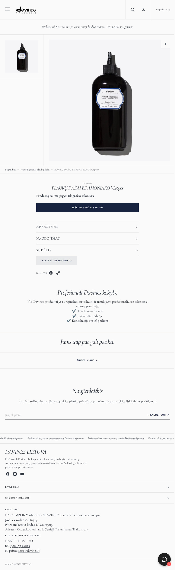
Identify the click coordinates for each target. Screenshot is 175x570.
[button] (7, 9)
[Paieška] (129, 9)
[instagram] (15, 474)
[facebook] (49, 274)
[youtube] (22, 474)
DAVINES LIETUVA (22, 564)
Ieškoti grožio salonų (86, 207)
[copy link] (56, 274)
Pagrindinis (10, 169)
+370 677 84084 (20, 545)
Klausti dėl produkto (55, 260)
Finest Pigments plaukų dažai (35, 169)
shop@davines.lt (28, 550)
